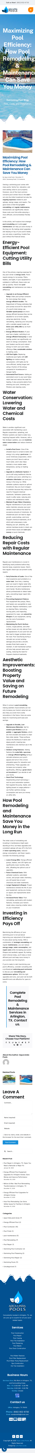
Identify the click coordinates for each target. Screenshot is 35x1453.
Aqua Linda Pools (10, 177)
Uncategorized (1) (10, 1266)
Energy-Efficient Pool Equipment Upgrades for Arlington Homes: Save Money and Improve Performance (17, 1174)
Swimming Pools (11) (11, 1262)
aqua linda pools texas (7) (13, 1218)
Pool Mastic (17, 1346)
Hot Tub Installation (17, 1366)
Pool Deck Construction (17, 1348)
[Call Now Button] (4, 1449)
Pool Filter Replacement (17, 1358)
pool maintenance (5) (11, 1235)
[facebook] (13, 1436)
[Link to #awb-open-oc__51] (30, 9)
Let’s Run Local (21, 1446)
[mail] (21, 1436)
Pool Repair (17, 1335)
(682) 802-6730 (23, 2)
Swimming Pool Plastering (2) (14, 1253)
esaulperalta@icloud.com (20, 1414)
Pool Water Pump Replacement (17, 1361)
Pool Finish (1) (9, 1231)
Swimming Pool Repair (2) (13, 1258)
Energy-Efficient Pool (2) (12, 1222)
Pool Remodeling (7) (11, 1240)
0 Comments (21, 179)
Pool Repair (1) (9, 1244)
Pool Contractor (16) (11, 1227)
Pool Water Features (17, 1356)
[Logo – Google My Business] (17, 1394)
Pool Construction (17, 1333)
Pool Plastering (17, 1343)
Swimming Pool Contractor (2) (14, 1249)
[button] (4, 1080)
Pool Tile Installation (17, 1341)
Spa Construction (17, 1363)
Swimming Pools (11, 179)
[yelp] (17, 1436)
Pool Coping (17, 1338)
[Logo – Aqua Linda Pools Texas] (10, 7)
